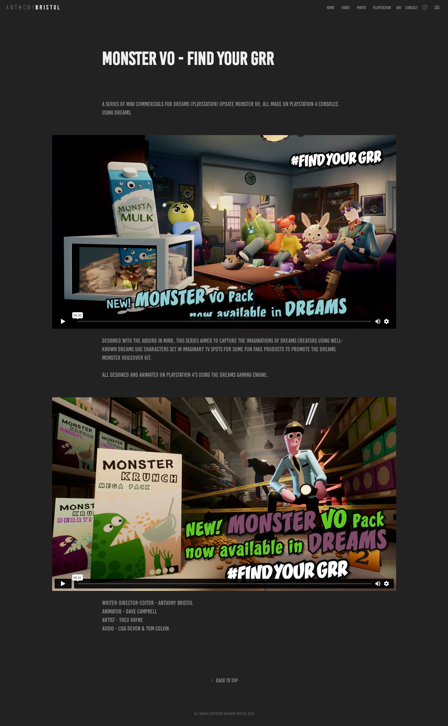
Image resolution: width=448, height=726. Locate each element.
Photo (361, 7)
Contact (411, 7)
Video (346, 7)
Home (330, 7)
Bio (398, 7)
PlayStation (382, 7)
